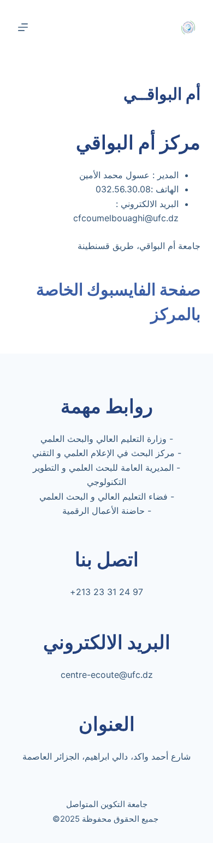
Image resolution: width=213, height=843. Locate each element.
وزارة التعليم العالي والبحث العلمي (103, 438)
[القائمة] (23, 27)
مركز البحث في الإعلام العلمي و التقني (103, 452)
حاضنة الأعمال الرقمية (103, 510)
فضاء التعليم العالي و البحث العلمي (103, 496)
